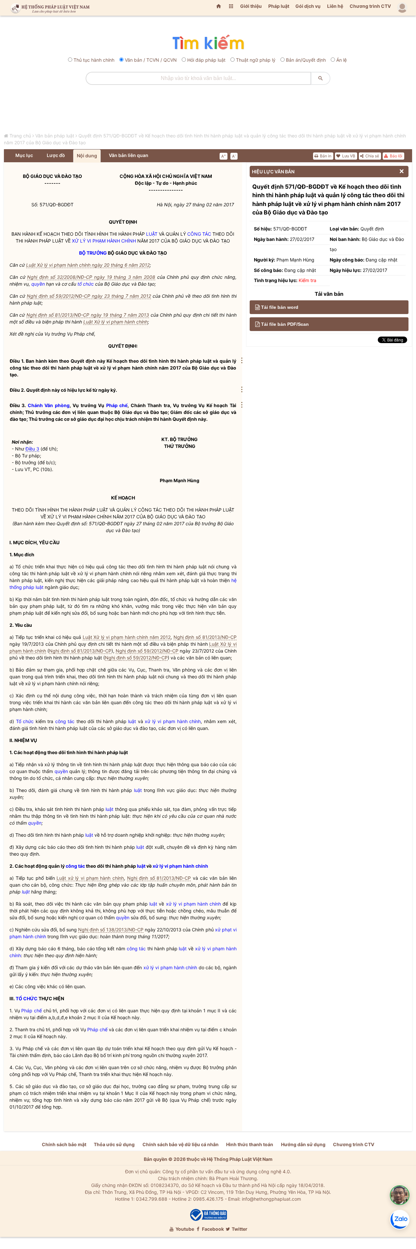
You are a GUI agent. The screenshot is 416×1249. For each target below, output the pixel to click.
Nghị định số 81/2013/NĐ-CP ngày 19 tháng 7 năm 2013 (87, 315)
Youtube (184, 1229)
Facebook (212, 1229)
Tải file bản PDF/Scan (285, 324)
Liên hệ (335, 6)
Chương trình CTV (370, 6)
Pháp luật (278, 6)
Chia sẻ (371, 155)
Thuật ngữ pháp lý (255, 60)
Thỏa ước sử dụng (114, 1144)
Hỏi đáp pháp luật (206, 60)
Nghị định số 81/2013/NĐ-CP (205, 637)
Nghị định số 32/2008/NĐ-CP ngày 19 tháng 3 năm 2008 (91, 277)
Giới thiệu (251, 6)
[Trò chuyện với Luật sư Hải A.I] (399, 1195)
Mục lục (24, 155)
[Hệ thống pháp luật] (48, 7)
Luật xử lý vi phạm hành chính (90, 878)
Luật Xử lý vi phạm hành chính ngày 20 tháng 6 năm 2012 (88, 265)
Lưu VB (348, 155)
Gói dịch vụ (308, 6)
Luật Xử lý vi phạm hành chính (115, 321)
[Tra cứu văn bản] (208, 42)
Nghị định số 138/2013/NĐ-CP (110, 929)
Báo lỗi (395, 155)
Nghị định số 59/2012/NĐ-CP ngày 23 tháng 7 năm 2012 (89, 296)
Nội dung (87, 155)
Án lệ (341, 60)
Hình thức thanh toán (249, 1144)
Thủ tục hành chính (94, 60)
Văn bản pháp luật (54, 135)
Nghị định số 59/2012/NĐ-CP (147, 651)
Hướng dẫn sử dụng (303, 1144)
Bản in (325, 155)
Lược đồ (56, 155)
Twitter (239, 1229)
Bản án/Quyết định (306, 60)
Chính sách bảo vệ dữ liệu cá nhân (180, 1144)
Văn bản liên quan (128, 155)
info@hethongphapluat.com (271, 1199)
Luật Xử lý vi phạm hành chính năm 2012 (127, 637)
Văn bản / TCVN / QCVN (151, 60)
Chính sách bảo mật (64, 1144)
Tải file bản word (279, 307)
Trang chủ (20, 135)
